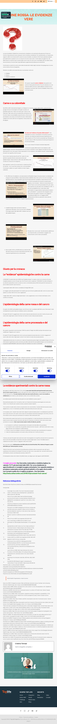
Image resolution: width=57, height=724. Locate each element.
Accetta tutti (46, 376)
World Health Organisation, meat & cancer (17, 578)
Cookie (36, 717)
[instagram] (35, 1)
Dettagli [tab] (28, 350)
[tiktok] (38, 1)
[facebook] (32, 1)
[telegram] (43, 1)
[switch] (21, 371)
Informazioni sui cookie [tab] (47, 350)
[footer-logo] (6, 691)
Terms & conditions (28, 717)
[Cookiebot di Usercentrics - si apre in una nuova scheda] (46, 347)
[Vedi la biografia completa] (32, 647)
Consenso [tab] (9, 350)
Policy (20, 717)
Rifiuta (10, 376)
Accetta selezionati (28, 376)
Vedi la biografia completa (23, 647)
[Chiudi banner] (54, 346)
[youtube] (41, 1)
